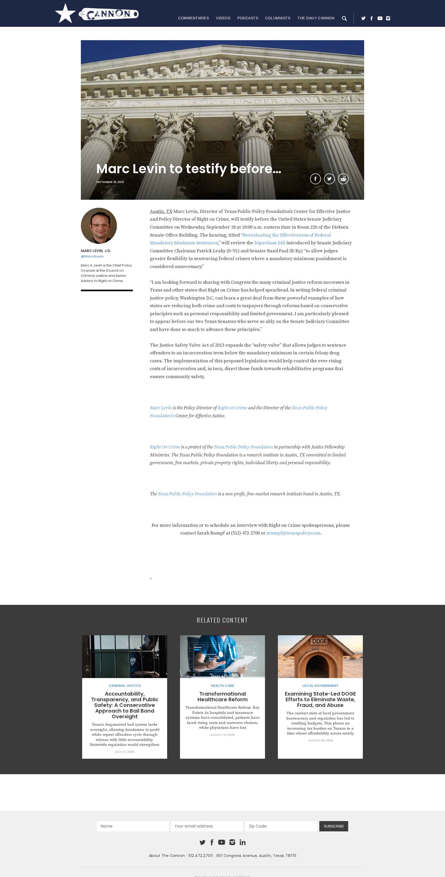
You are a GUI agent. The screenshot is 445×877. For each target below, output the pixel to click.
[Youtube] (380, 18)
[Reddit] (343, 178)
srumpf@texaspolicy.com (293, 533)
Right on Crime (232, 408)
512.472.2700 (201, 855)
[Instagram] (388, 18)
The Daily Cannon (315, 18)
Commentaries (193, 18)
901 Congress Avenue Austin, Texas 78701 (256, 855)
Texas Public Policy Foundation (243, 447)
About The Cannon (167, 855)
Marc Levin (161, 408)
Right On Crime (165, 447)
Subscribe (334, 826)
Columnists (277, 18)
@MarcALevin (92, 256)
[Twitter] (363, 18)
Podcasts (247, 18)
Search (344, 18)
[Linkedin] (242, 842)
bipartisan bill (269, 243)
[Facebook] (371, 18)
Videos (223, 18)
